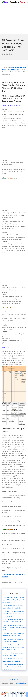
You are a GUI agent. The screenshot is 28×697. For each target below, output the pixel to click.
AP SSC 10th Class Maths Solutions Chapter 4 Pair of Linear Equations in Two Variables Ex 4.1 (13, 614)
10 (20, 693)
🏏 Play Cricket (24, 695)
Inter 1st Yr (10, 695)
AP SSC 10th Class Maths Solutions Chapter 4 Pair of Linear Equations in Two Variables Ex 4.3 (13, 647)
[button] (14, 694)
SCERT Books (24, 693)
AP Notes (3, 695)
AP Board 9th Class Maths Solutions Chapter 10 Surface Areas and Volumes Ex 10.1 (14, 628)
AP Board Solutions (20, 683)
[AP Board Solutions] (13, 2)
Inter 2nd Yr (14, 695)
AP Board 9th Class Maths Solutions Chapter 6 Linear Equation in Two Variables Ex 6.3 (13, 667)
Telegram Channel (19, 695)
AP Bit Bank (7, 695)
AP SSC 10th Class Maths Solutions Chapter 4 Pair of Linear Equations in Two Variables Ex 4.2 (13, 600)
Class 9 (20, 582)
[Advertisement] (14, 19)
